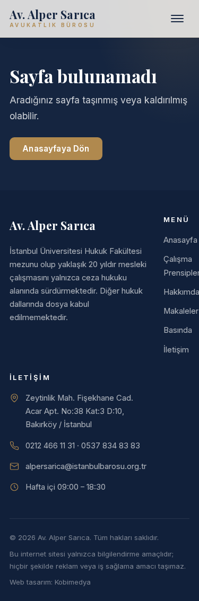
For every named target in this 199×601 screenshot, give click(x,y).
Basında (177, 330)
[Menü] (177, 18)
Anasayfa (180, 240)
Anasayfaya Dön (55, 149)
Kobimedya (73, 582)
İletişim (176, 350)
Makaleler (180, 311)
